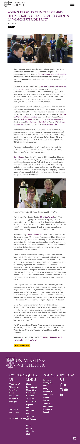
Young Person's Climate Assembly (52, 74)
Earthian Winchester (55, 119)
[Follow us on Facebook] (61, 385)
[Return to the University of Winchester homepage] (40, 363)
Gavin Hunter (19, 157)
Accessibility (48, 406)
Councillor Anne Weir (35, 235)
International (31, 387)
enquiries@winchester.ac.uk (20, 418)
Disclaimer (47, 380)
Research (30, 396)
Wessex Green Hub (50, 124)
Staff (28, 434)
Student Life (31, 390)
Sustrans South (26, 119)
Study (28, 384)
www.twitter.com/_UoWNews (26, 340)
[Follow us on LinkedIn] (62, 394)
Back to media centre (22, 345)
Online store (31, 402)
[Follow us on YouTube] (66, 390)
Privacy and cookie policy (47, 386)
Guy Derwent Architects (35, 122)
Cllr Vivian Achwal (47, 217)
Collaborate (31, 393)
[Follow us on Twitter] (65, 385)
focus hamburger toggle (72, 4)
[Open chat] (75, 438)
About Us (30, 399)
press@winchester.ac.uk (52, 338)
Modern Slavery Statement (47, 400)
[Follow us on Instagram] (62, 390)
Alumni (29, 425)
